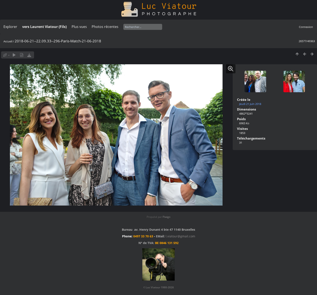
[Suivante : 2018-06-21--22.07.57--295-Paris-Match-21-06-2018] (312, 53)
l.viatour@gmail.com (180, 236)
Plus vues (79, 26)
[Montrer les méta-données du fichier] (21, 54)
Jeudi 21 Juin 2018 (250, 104)
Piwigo (166, 217)
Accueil (7, 41)
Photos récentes (105, 26)
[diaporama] (14, 54)
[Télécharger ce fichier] (29, 54)
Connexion (306, 27)
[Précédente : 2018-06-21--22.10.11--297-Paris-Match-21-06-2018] (304, 53)
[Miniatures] (297, 53)
